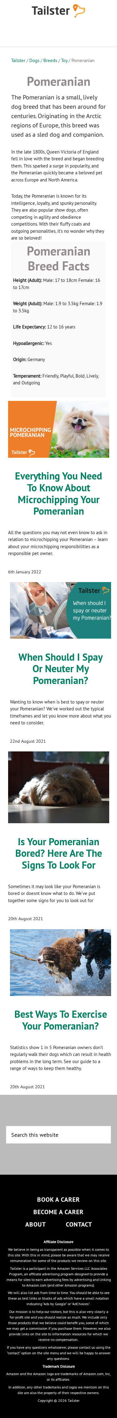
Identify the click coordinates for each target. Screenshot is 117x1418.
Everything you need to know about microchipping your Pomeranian (58, 493)
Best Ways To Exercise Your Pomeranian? (60, 1020)
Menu (58, 34)
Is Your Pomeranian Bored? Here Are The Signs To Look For (58, 853)
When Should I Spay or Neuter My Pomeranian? (60, 669)
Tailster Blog (58, 11)
